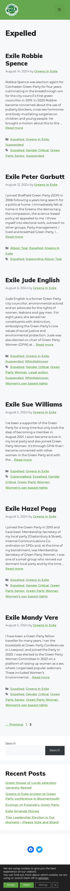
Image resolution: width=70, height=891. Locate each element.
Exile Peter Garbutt (35, 177)
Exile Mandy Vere (31, 617)
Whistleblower (36, 361)
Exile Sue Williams (33, 404)
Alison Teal (19, 248)
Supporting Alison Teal (44, 259)
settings (43, 878)
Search (10, 743)
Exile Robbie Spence (24, 59)
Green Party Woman (42, 591)
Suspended (14, 145)
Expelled (17, 139)
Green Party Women (33, 482)
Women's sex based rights (26, 383)
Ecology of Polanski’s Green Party (32, 805)
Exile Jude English (32, 280)
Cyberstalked (20, 476)
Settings (43, 885)
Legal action (38, 372)
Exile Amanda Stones (22, 811)
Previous (14, 724)
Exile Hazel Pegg (30, 508)
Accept (11, 885)
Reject (26, 885)
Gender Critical (37, 150)
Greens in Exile (37, 139)
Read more (14, 128)
